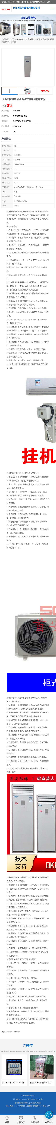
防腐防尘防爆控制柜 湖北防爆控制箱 (17, 1083)
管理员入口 (37, 1106)
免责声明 (29, 1106)
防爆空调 (29, 39)
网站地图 (46, 1106)
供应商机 (20, 39)
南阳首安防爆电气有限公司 (23, 1103)
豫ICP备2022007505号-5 (35, 1099)
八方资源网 (20, 1106)
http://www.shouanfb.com (10, 1032)
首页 (12, 39)
